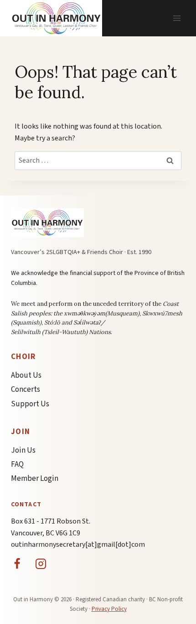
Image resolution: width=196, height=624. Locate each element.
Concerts (25, 389)
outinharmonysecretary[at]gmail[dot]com (78, 544)
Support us (30, 404)
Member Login (34, 478)
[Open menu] (176, 18)
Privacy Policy (109, 609)
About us (26, 375)
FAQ (17, 464)
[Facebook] (16, 564)
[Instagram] (41, 564)
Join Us (23, 450)
